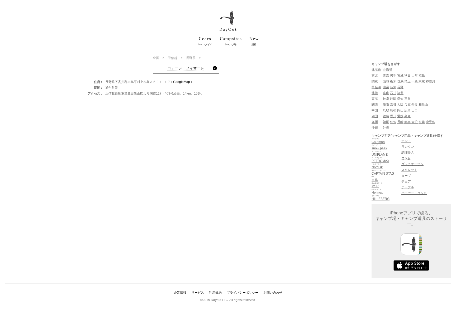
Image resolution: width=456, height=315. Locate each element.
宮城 (400, 75)
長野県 (191, 58)
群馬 (400, 81)
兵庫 (407, 104)
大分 (414, 122)
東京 (422, 81)
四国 (375, 116)
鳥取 (386, 110)
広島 (407, 110)
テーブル (407, 187)
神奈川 (430, 81)
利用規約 (215, 292)
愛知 (400, 99)
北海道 (376, 70)
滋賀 (386, 104)
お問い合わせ (272, 292)
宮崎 (422, 122)
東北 (375, 75)
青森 (386, 75)
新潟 (393, 87)
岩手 (393, 75)
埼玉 (407, 81)
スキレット (409, 170)
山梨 (386, 87)
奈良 (414, 104)
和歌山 (423, 104)
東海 (375, 99)
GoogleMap (181, 82)
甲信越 (173, 58)
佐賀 (393, 122)
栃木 (393, 81)
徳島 (386, 116)
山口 (414, 110)
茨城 (386, 81)
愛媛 (400, 116)
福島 (422, 75)
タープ (406, 176)
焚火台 (406, 158)
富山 (386, 93)
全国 (156, 58)
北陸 (375, 93)
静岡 (393, 99)
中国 (375, 110)
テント (406, 141)
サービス (197, 292)
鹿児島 (430, 122)
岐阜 (386, 99)
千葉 (414, 81)
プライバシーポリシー (242, 292)
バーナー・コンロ (414, 193)
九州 (375, 122)
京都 (393, 104)
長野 (400, 87)
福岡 (386, 122)
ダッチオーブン (412, 164)
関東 (375, 81)
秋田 (407, 75)
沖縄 (375, 128)
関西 (375, 104)
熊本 (407, 122)
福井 (400, 93)
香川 (393, 116)
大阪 (400, 104)
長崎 (400, 122)
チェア (406, 181)
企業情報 (180, 292)
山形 (414, 75)
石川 (393, 93)
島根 (393, 110)
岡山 (400, 110)
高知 (407, 116)
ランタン (407, 147)
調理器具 (407, 152)
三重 (407, 99)
